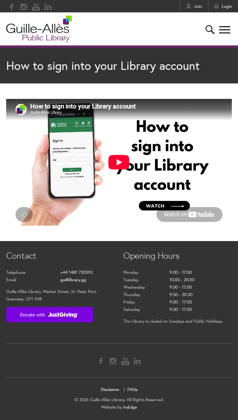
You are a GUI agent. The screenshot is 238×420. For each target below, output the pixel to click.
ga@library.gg (73, 279)
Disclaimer (110, 389)
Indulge (130, 407)
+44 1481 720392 (76, 272)
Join (198, 6)
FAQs (132, 389)
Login (227, 6)
